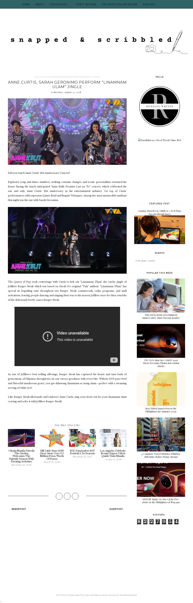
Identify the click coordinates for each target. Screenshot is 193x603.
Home (26, 4)
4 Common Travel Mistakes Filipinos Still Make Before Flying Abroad (161, 455)
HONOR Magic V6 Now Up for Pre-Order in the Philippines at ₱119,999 (161, 501)
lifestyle (79, 77)
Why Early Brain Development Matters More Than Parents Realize (161, 316)
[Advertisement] (162, 171)
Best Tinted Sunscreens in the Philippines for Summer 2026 (160, 410)
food (56, 77)
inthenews (67, 77)
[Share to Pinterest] (75, 496)
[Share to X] (67, 496)
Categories (59, 4)
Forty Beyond (86, 4)
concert (38, 77)
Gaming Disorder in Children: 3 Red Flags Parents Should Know (159, 212)
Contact (149, 4)
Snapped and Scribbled (88, 595)
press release (93, 77)
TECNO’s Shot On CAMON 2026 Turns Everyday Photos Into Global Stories (161, 363)
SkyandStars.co (128, 595)
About (40, 4)
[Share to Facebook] (59, 496)
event (48, 77)
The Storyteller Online (120, 4)
